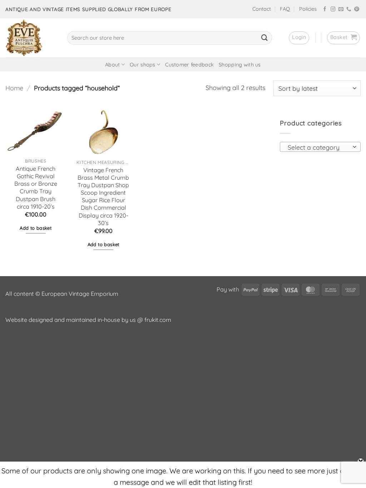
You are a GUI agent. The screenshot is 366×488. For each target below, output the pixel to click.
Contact (261, 9)
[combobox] (320, 147)
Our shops (142, 64)
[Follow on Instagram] (333, 9)
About (112, 64)
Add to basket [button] (35, 228)
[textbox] (318, 147)
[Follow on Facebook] (324, 9)
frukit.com (157, 319)
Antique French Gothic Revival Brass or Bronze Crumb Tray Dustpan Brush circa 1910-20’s (35, 187)
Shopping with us (240, 64)
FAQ (285, 9)
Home (14, 88)
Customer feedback (189, 64)
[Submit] (264, 38)
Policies (308, 9)
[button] (299, 37)
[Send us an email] (340, 9)
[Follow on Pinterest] (356, 9)
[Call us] (348, 9)
